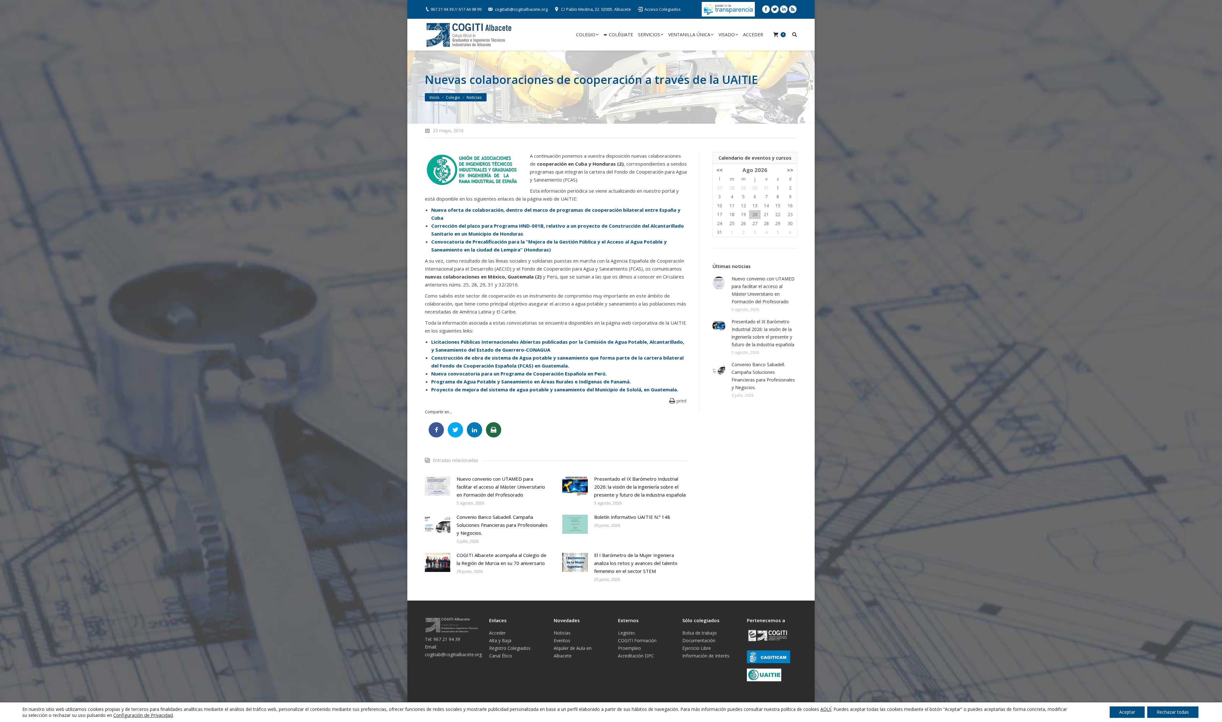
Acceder (497, 633)
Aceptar (1127, 712)
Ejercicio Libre (696, 648)
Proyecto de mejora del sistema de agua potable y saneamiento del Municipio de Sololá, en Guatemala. (554, 389)
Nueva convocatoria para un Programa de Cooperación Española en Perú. (519, 373)
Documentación (698, 640)
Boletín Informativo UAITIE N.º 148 (632, 517)
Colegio (453, 97)
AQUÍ (825, 709)
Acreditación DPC (636, 656)
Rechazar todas (1173, 712)
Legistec (626, 633)
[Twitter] (775, 9)
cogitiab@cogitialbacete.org (521, 9)
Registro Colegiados (509, 648)
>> (790, 170)
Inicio (434, 97)
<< (719, 170)
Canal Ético (500, 656)
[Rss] (793, 9)
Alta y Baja (500, 640)
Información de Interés (705, 656)
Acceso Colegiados (662, 9)
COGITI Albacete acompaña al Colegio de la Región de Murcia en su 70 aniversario (501, 559)
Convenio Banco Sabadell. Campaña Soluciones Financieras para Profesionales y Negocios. (502, 525)
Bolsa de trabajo (699, 633)
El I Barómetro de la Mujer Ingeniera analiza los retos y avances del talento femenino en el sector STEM (636, 563)
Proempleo (629, 648)
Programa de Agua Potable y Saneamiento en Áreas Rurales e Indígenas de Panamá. (531, 381)
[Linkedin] (784, 9)
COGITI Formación (637, 640)
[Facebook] (766, 9)
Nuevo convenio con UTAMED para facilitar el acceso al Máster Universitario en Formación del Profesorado (501, 487)
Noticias (474, 97)
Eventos (562, 640)
